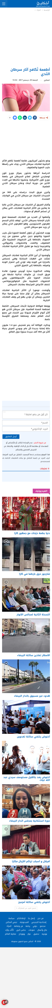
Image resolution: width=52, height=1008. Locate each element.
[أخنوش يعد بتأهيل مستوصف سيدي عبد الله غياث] (26, 758)
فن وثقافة (18, 926)
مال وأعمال (42, 930)
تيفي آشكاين (11, 922)
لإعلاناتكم (21, 918)
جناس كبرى (21, 930)
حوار (29, 934)
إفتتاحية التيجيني (38, 922)
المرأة (9, 926)
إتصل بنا (31, 918)
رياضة (28, 926)
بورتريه (44, 934)
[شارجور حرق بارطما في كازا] (26, 554)
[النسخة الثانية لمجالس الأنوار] (26, 595)
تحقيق (36, 934)
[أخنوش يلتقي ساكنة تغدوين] (26, 717)
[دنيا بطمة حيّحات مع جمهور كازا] (26, 514)
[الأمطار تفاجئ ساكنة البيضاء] (26, 635)
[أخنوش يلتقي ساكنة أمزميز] (26, 882)
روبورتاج (22, 934)
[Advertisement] (26, 39)
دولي (35, 926)
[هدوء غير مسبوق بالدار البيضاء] (26, 676)
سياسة (11, 918)
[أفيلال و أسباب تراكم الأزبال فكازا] (26, 842)
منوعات (31, 930)
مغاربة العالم (10, 934)
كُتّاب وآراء (9, 930)
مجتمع (42, 926)
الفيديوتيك (24, 922)
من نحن (40, 918)
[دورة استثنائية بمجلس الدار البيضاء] (26, 801)
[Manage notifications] (6, 1002)
